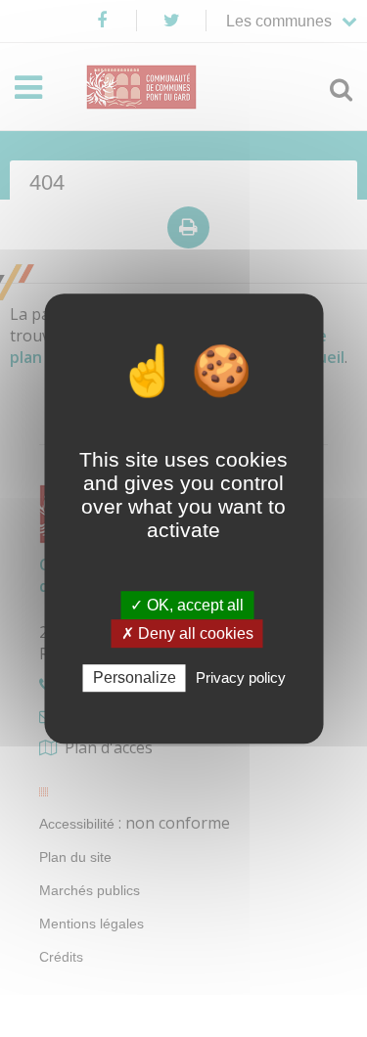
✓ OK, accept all (187, 605)
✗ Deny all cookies (187, 633)
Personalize (134, 678)
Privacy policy (241, 678)
